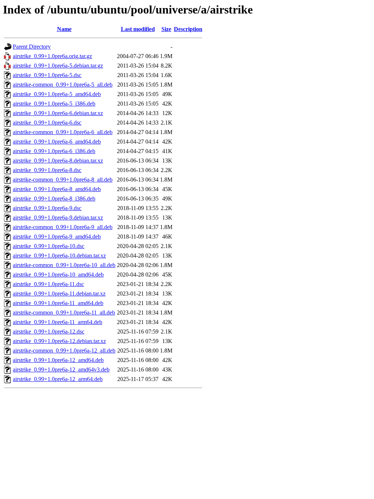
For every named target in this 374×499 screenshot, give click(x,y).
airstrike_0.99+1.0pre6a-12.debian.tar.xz (59, 341)
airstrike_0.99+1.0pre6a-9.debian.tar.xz (58, 217)
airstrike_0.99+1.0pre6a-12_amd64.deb (58, 360)
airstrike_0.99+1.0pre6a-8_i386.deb (54, 198)
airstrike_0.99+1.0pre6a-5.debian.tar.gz (58, 65)
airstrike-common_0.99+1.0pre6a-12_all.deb (64, 350)
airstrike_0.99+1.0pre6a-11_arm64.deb (57, 322)
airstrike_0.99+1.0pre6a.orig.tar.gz (52, 56)
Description (188, 29)
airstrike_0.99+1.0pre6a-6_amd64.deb (57, 141)
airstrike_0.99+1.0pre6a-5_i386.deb (54, 103)
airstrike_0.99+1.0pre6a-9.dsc (47, 208)
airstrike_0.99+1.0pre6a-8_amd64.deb (57, 189)
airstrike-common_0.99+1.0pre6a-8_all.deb (62, 179)
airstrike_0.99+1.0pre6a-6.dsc (47, 122)
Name (64, 29)
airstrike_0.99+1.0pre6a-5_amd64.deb (57, 94)
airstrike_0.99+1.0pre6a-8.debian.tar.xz (58, 160)
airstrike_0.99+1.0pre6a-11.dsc (48, 284)
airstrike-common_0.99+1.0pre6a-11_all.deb (64, 312)
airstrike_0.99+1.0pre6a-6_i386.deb (54, 151)
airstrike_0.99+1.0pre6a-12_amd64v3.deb (61, 369)
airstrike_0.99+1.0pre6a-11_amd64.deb (58, 303)
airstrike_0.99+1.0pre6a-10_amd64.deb (58, 274)
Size (166, 29)
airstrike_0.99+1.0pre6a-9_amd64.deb (57, 236)
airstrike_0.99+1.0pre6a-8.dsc (47, 170)
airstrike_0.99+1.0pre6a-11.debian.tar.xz (59, 293)
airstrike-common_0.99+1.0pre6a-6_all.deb (62, 132)
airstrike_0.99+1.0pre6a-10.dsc (48, 246)
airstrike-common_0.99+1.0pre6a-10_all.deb (64, 265)
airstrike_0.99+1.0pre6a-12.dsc (48, 331)
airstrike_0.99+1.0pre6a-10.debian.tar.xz (59, 255)
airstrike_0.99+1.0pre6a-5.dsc (47, 75)
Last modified (138, 29)
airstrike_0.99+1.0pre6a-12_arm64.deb (58, 379)
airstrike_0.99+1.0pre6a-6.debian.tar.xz (58, 113)
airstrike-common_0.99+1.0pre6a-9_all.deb (62, 227)
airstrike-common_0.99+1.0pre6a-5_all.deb (62, 84)
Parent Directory (32, 46)
